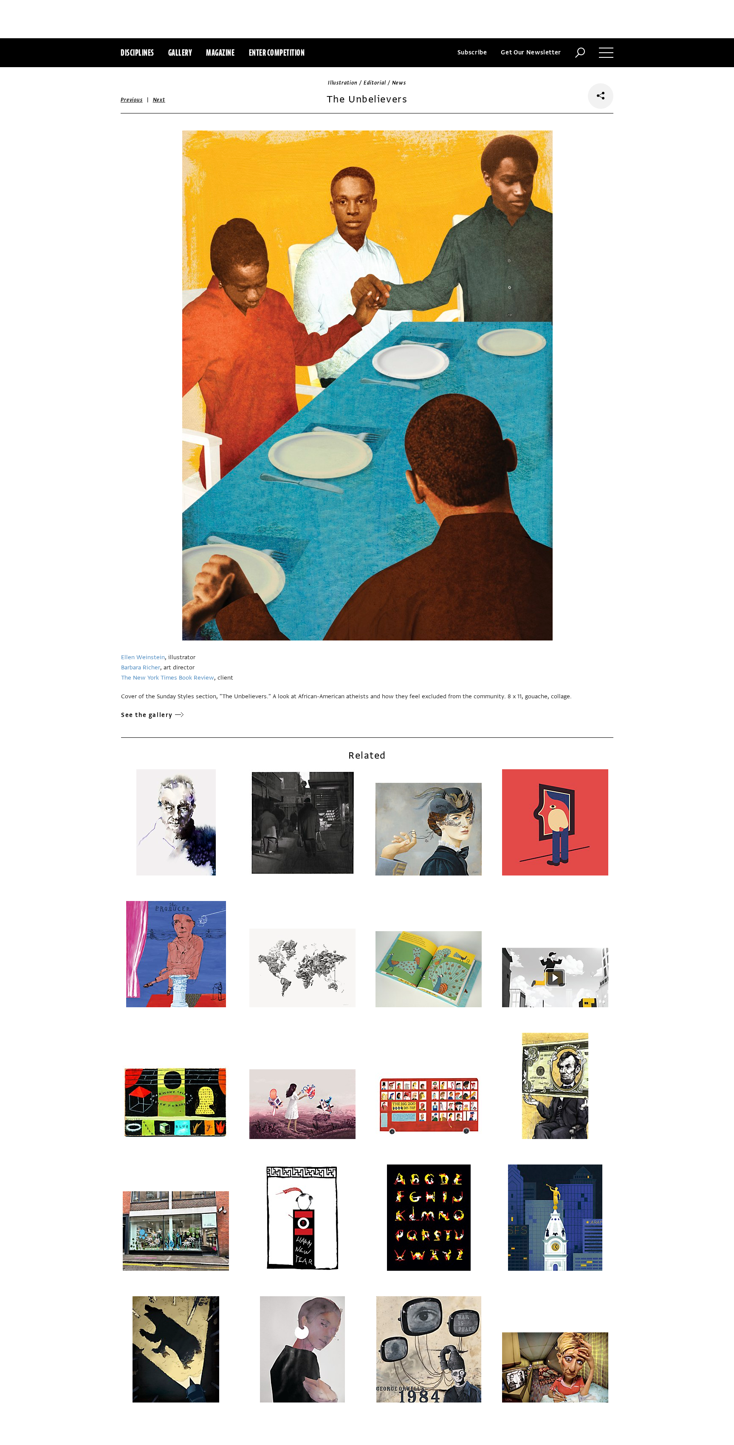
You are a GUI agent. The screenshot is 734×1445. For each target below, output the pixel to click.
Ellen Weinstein (143, 657)
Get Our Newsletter (531, 52)
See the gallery (147, 715)
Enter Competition (277, 52)
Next (159, 99)
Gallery (180, 52)
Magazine (220, 52)
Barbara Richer (140, 667)
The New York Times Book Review (167, 678)
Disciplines (137, 52)
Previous (132, 99)
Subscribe (472, 52)
